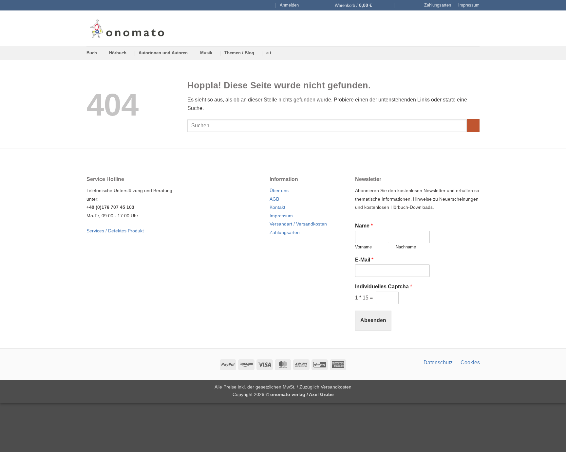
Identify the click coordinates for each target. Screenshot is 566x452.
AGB (274, 199)
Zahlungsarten (437, 5)
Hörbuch (117, 52)
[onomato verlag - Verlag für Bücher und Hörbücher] (126, 28)
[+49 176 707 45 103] (414, 5)
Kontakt (277, 207)
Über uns (279, 190)
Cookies (470, 362)
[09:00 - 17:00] (401, 5)
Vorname (363, 246)
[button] (289, 5)
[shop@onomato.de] (388, 5)
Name (364, 225)
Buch (91, 52)
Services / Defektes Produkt (115, 230)
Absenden (373, 320)
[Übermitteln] (473, 125)
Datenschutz (438, 362)
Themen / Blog (239, 52)
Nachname (406, 246)
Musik (206, 52)
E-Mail (364, 259)
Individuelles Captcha (383, 286)
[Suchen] (269, 5)
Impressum (469, 5)
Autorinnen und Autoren (163, 52)
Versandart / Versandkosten (298, 223)
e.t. (269, 52)
